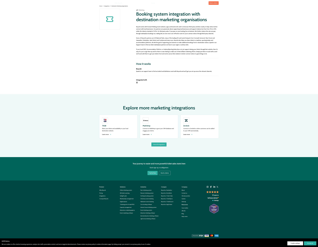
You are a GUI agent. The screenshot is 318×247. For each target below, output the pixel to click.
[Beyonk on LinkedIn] (214, 187)
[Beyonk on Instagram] (208, 187)
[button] (127, 3)
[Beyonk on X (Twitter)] (217, 187)
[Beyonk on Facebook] (211, 187)
